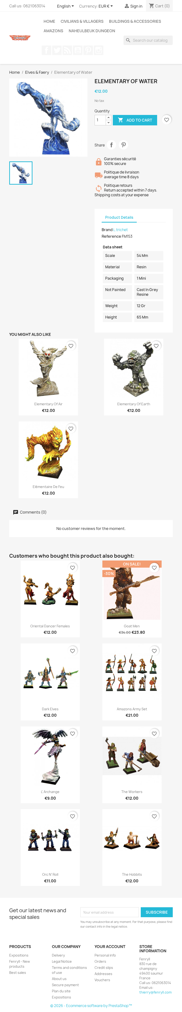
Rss (67, 50)
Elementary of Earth (133, 404)
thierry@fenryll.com (155, 992)
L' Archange (50, 791)
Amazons (53, 30)
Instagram (98, 50)
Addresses (103, 973)
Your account (110, 946)
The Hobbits (132, 874)
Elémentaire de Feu (48, 486)
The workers (131, 791)
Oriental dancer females (50, 626)
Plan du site (61, 991)
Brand (107, 229)
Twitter (57, 50)
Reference (111, 236)
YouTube (77, 50)
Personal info (105, 955)
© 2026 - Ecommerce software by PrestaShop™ (91, 1005)
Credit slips (104, 967)
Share (111, 145)
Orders (100, 961)
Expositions (18, 955)
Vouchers (102, 980)
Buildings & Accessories (135, 21)
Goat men (132, 626)
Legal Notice (62, 961)
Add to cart (135, 120)
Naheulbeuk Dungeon (92, 30)
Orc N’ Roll (50, 874)
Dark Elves (50, 709)
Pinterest (88, 50)
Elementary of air (48, 404)
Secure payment (65, 985)
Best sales (17, 972)
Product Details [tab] (119, 217)
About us (59, 978)
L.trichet (120, 229)
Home (49, 21)
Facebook (46, 50)
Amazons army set (132, 709)
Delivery (58, 955)
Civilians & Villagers (82, 21)
